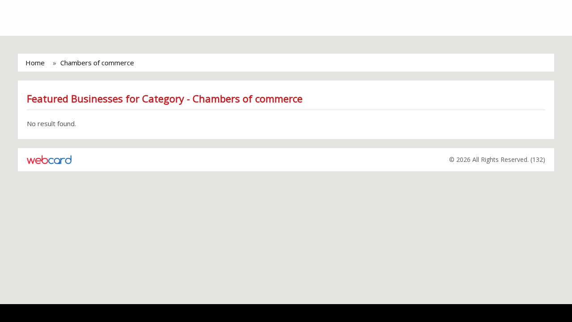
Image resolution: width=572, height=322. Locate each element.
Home (35, 62)
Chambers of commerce (97, 62)
